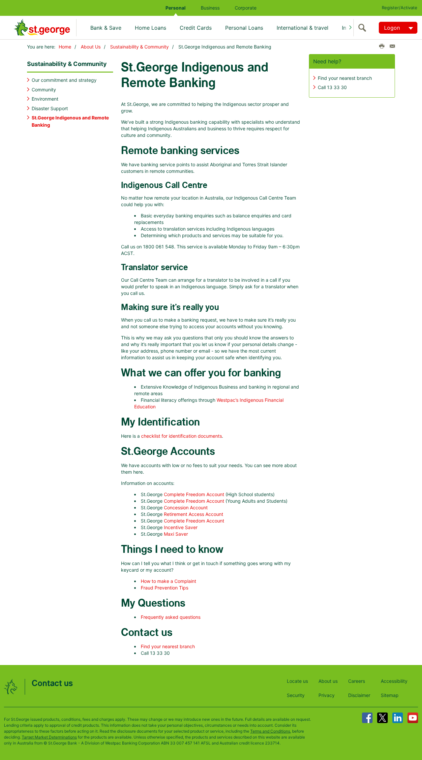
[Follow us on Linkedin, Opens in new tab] (397, 717)
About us (328, 681)
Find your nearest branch (168, 646)
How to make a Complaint (168, 581)
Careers (356, 681)
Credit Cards (196, 27)
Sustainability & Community (139, 46)
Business (210, 8)
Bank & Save (105, 27)
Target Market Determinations (49, 737)
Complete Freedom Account (194, 494)
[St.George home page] (45, 27)
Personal (176, 8)
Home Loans (150, 27)
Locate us (297, 681)
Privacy (326, 695)
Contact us (52, 683)
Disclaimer (359, 695)
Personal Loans (244, 27)
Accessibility (394, 681)
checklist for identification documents (181, 436)
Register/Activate (399, 7)
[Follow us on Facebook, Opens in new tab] (367, 717)
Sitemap (390, 695)
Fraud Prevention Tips (164, 587)
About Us (91, 46)
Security (296, 695)
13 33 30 (337, 87)
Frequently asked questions (170, 617)
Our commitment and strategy (64, 80)
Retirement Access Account (193, 514)
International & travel (302, 27)
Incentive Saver (180, 527)
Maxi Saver (176, 534)
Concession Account (186, 507)
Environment (45, 99)
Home (65, 46)
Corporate (245, 8)
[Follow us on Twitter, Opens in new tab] (382, 717)
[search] (363, 27)
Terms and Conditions (270, 731)
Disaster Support (50, 108)
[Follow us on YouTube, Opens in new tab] (412, 717)
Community (44, 89)
